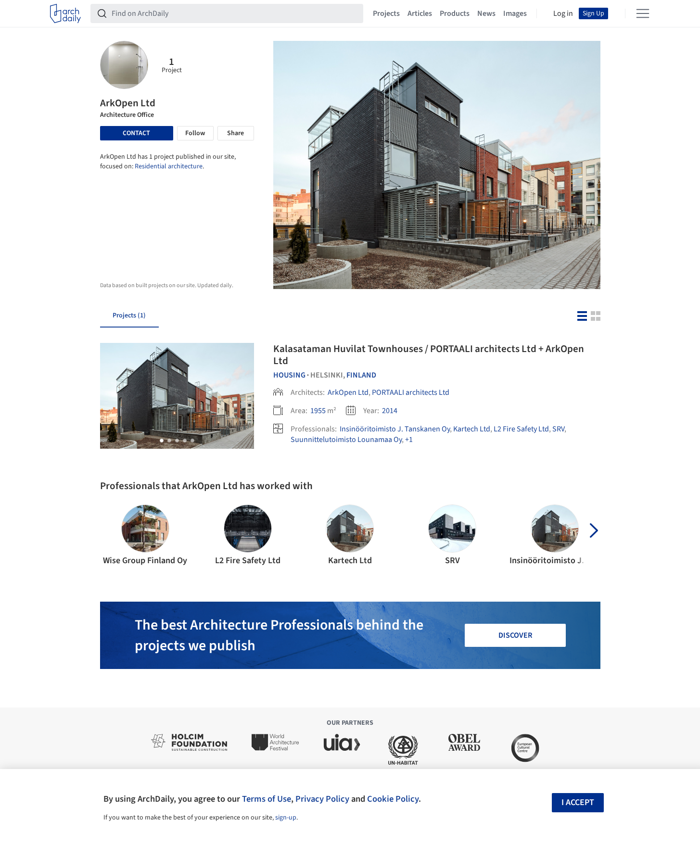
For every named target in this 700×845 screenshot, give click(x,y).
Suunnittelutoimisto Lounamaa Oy (346, 439)
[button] (162, 440)
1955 (318, 410)
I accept (577, 802)
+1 (409, 439)
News (486, 13)
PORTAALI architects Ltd (410, 392)
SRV (558, 429)
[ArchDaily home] (65, 13)
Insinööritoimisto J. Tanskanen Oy (395, 429)
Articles (419, 13)
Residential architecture (169, 166)
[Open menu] (642, 13)
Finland (361, 375)
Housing (289, 375)
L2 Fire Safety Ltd (521, 429)
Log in (563, 13)
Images (515, 13)
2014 (389, 410)
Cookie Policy (393, 799)
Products (455, 13)
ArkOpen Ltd (348, 392)
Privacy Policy (322, 799)
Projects (386, 13)
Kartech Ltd (471, 429)
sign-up (285, 817)
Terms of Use (266, 799)
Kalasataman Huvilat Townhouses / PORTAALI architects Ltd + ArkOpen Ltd (428, 354)
